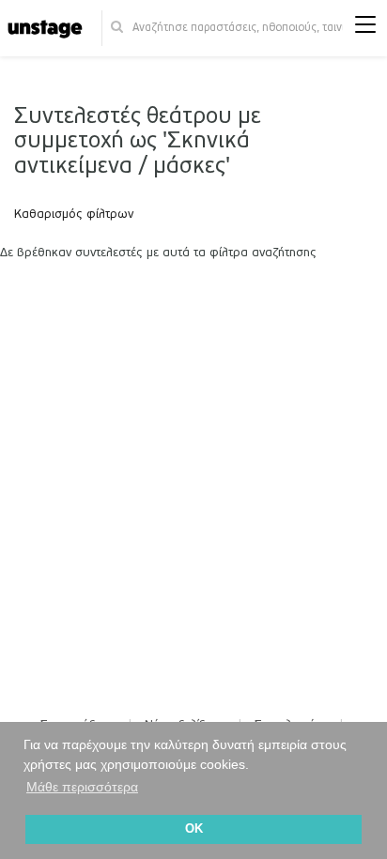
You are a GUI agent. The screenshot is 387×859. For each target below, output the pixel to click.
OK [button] (194, 829)
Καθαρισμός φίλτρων (73, 214)
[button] (365, 28)
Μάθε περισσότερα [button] (82, 786)
